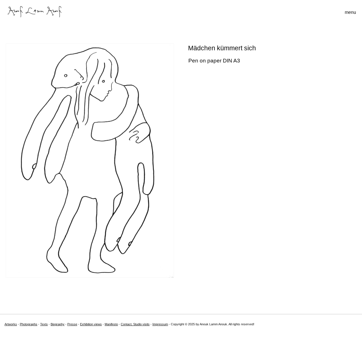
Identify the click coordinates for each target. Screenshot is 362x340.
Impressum (160, 324)
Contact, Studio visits (135, 324)
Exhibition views (91, 324)
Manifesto (111, 324)
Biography (57, 324)
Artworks (11, 324)
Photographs (28, 324)
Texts (44, 324)
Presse (72, 324)
